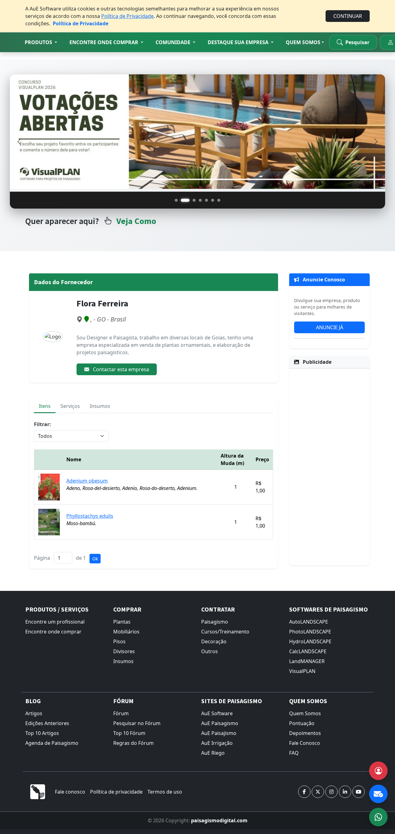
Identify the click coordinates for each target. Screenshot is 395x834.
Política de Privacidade (127, 16)
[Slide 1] (176, 200)
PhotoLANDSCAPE (310, 631)
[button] (41, 42)
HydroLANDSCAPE (310, 641)
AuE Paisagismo (219, 723)
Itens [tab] (45, 406)
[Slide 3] (194, 200)
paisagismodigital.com (219, 820)
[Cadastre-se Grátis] (378, 770)
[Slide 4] (200, 200)
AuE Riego (213, 752)
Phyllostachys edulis (89, 515)
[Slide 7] (218, 200)
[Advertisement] (329, 465)
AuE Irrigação (217, 743)
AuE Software (217, 713)
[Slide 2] (185, 200)
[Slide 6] (212, 200)
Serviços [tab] (70, 406)
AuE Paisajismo (218, 733)
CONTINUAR (347, 16)
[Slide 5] (206, 200)
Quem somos (303, 42)
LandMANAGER (307, 661)
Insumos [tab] (100, 406)
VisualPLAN (302, 671)
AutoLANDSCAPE (308, 621)
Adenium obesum (87, 480)
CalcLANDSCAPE (307, 651)
